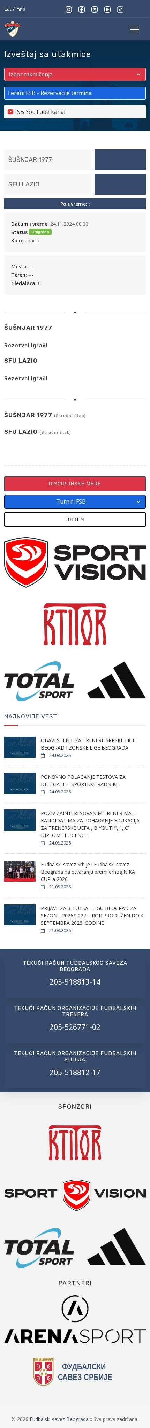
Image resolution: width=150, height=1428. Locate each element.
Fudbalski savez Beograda (60, 1419)
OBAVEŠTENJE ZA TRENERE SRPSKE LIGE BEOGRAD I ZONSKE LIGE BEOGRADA (88, 744)
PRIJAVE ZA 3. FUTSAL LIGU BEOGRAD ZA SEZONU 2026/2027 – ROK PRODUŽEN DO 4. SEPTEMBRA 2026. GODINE (92, 915)
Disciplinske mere (75, 483)
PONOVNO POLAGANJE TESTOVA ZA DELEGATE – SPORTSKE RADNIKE (83, 780)
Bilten (75, 519)
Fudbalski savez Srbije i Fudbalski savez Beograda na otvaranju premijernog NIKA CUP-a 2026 (88, 871)
